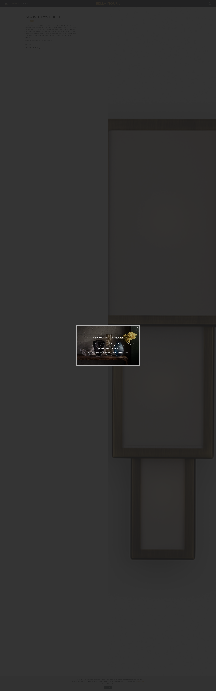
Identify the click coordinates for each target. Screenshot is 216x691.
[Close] (138, 326)
